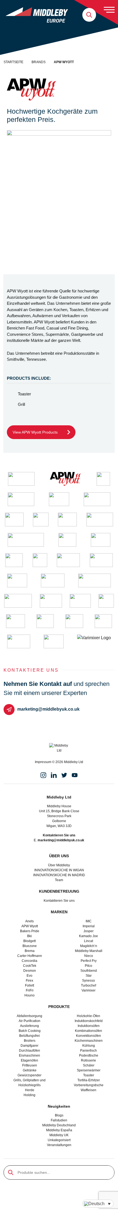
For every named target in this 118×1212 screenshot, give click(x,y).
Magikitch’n (88, 946)
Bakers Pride (29, 931)
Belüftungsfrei (29, 1036)
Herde (29, 1090)
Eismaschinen (29, 1055)
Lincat (88, 941)
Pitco (88, 966)
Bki (29, 936)
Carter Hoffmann (29, 956)
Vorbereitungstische (88, 1085)
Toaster (88, 1075)
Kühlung (88, 1046)
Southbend (88, 971)
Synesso (88, 980)
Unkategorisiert (59, 1140)
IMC (89, 921)
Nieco (88, 956)
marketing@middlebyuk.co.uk (48, 709)
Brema (30, 951)
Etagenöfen (29, 1060)
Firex (29, 980)
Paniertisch (88, 1050)
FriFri (29, 990)
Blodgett (29, 941)
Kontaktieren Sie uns (59, 901)
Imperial (89, 926)
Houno (29, 995)
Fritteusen (29, 1065)
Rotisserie (88, 1060)
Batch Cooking (30, 1031)
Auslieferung (29, 1026)
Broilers (29, 1041)
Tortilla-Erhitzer (88, 1080)
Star (89, 976)
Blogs (59, 1115)
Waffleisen (88, 1090)
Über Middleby (59, 865)
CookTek (29, 966)
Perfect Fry (89, 961)
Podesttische (88, 1055)
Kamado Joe (88, 936)
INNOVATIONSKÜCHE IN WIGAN (59, 870)
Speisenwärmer (88, 1070)
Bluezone (30, 946)
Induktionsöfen (89, 1026)
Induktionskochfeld (89, 1021)
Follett (29, 985)
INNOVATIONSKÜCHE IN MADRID (59, 875)
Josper (88, 931)
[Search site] (89, 15)
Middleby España (59, 1130)
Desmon (29, 971)
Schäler (88, 1065)
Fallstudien (59, 1120)
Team (59, 880)
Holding (29, 1095)
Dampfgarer (29, 1046)
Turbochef (88, 985)
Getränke (29, 1070)
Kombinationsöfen (88, 1031)
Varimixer (88, 990)
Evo (29, 976)
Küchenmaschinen (89, 1041)
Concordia (29, 961)
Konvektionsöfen (88, 1036)
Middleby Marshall (88, 951)
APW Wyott (29, 926)
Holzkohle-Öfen (88, 1016)
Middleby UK (59, 1135)
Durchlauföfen (29, 1050)
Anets (29, 921)
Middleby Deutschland (59, 1125)
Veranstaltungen (59, 1145)
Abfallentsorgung (29, 1016)
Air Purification (29, 1021)
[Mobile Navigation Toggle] (109, 9)
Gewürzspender (29, 1075)
